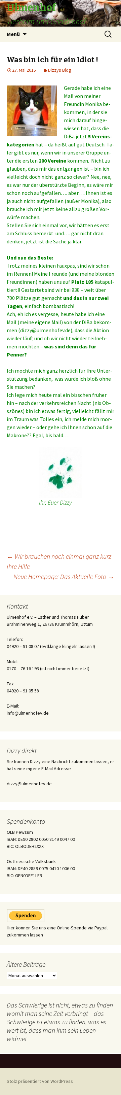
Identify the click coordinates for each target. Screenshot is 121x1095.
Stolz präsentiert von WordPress (40, 1081)
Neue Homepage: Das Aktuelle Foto (63, 576)
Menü (13, 34)
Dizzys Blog (59, 70)
